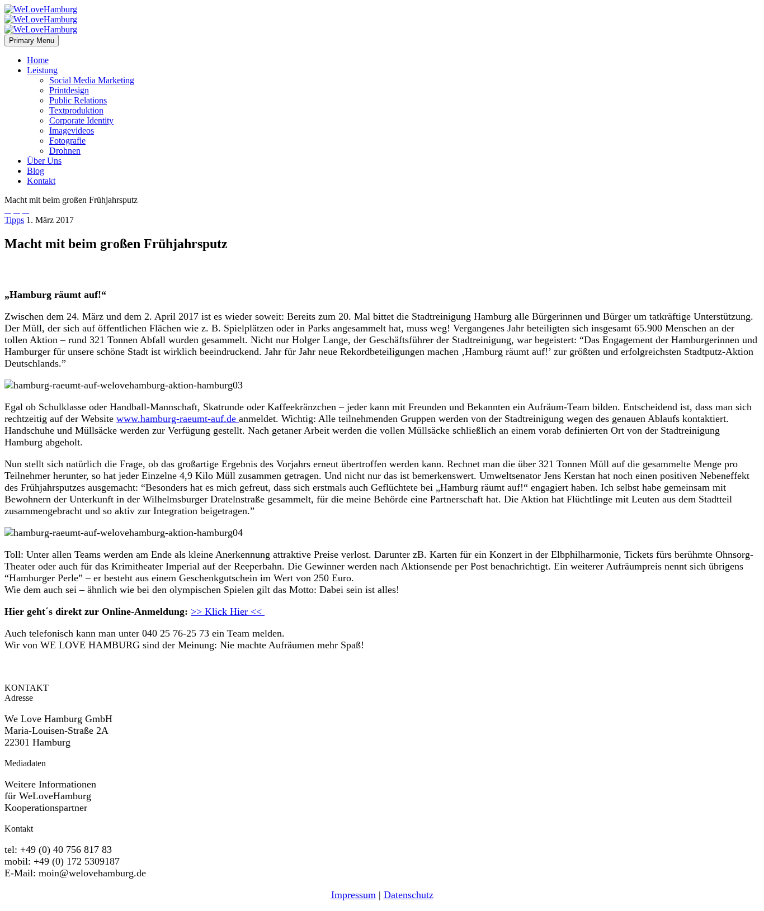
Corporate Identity (81, 120)
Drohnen (65, 150)
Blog (35, 170)
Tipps (14, 220)
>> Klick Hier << (228, 611)
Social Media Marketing (91, 80)
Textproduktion (76, 110)
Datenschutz (408, 894)
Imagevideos (71, 130)
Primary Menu (31, 40)
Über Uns (44, 160)
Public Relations (78, 100)
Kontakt (41, 181)
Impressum (353, 894)
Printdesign (69, 90)
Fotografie (67, 140)
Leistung (42, 70)
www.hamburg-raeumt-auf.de (177, 418)
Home (38, 60)
